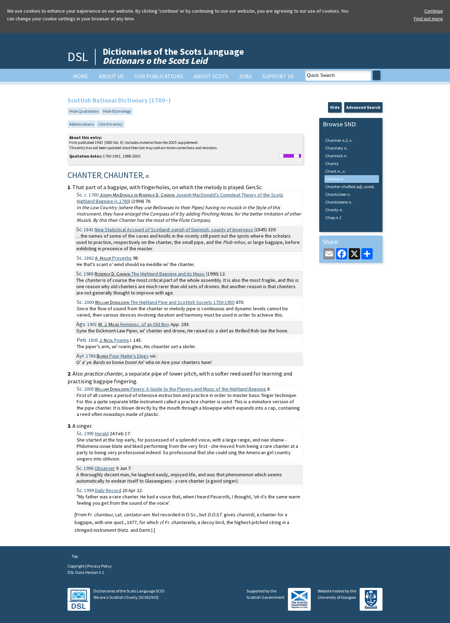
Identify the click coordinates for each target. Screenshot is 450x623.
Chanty (334, 209)
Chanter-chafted (350, 186)
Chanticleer (338, 194)
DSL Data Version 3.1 (86, 572)
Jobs (245, 76)
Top (74, 556)
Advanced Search (363, 107)
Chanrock (336, 155)
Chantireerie (338, 202)
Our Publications (158, 76)
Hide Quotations (84, 111)
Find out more (428, 18)
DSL (78, 57)
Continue (433, 11)
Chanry (332, 163)
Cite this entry (110, 124)
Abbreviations (81, 124)
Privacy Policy (99, 566)
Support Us (278, 76)
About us (111, 76)
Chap (333, 217)
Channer (338, 140)
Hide (335, 107)
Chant (335, 171)
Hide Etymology (117, 111)
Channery (336, 148)
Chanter (334, 178)
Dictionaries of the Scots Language (173, 56)
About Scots (211, 76)
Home (80, 76)
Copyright (76, 566)
